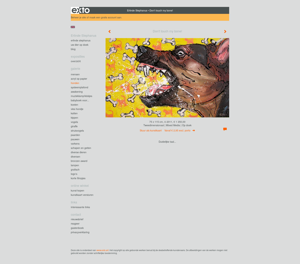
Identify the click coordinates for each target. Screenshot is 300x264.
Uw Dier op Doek (79, 44)
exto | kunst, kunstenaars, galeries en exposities (80, 10)
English (73, 27)
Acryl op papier (79, 78)
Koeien (74, 104)
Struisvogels (77, 130)
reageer (75, 223)
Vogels (74, 122)
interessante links (80, 207)
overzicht (76, 61)
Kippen (74, 117)
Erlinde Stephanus (137, 10)
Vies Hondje (77, 109)
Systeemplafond (79, 87)
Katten (74, 113)
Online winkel (80, 185)
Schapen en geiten (81, 148)
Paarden (75, 135)
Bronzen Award (79, 161)
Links (74, 202)
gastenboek (77, 228)
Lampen (75, 165)
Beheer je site (78, 17)
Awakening (77, 91)
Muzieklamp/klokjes (81, 96)
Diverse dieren (78, 152)
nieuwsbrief (77, 219)
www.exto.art (103, 250)
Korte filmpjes (78, 178)
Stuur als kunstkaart (165, 130)
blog (73, 49)
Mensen (75, 74)
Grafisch (75, 169)
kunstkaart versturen (82, 194)
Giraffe (74, 126)
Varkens (75, 143)
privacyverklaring (80, 232)
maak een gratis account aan (105, 17)
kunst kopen (77, 190)
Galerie (75, 68)
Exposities (78, 56)
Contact (76, 214)
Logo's (74, 174)
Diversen (75, 156)
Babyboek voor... (80, 100)
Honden (75, 83)
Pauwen (75, 139)
